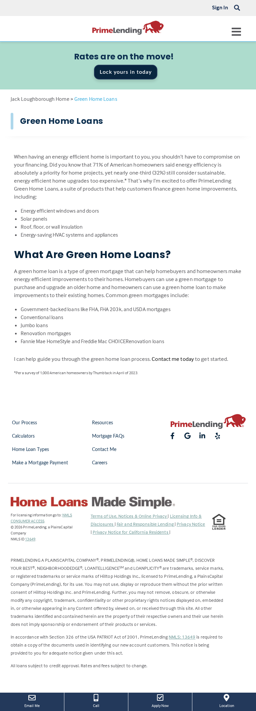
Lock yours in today (126, 72)
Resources (102, 423)
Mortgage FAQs (108, 436)
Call (96, 705)
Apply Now (165, 705)
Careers (100, 463)
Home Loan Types (30, 449)
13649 (30, 538)
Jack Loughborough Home (40, 98)
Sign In (220, 7)
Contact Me (104, 449)
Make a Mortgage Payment (40, 463)
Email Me (32, 705)
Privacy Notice (191, 524)
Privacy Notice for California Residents (131, 532)
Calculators (23, 436)
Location (231, 705)
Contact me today (173, 359)
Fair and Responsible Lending (146, 524)
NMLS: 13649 (182, 637)
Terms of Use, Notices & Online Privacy (129, 516)
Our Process (24, 423)
